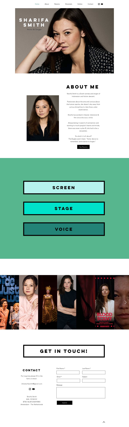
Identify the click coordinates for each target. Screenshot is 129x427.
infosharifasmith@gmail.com (31, 384)
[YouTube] (102, 4)
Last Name (85, 368)
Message (59, 385)
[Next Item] (125, 302)
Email (59, 376)
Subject (84, 376)
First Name (60, 368)
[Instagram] (99, 4)
